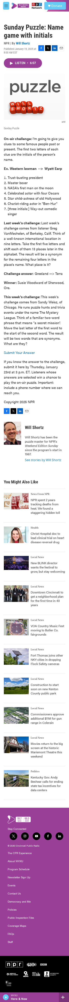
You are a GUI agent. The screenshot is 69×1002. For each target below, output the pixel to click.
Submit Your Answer (19, 352)
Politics (35, 771)
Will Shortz (23, 43)
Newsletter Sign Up (19, 877)
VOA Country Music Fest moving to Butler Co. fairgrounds (47, 630)
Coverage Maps (17, 925)
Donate (56, 6)
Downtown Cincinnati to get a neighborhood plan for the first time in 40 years (47, 598)
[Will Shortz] (12, 433)
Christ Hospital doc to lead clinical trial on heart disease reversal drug (47, 537)
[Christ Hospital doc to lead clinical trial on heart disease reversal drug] (16, 534)
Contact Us (14, 893)
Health (35, 527)
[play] (5, 997)
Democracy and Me (19, 901)
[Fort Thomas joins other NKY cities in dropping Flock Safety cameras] (16, 656)
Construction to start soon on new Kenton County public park (45, 688)
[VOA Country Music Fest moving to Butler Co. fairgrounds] (16, 627)
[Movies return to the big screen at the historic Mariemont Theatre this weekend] (16, 745)
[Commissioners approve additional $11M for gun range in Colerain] (16, 715)
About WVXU (15, 861)
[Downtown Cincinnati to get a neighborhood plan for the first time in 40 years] (16, 593)
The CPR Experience (20, 853)
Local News (37, 557)
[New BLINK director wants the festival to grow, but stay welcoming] (16, 563)
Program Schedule (19, 869)
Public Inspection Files (21, 917)
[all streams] (64, 997)
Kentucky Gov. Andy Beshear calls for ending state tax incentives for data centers (47, 783)
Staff (10, 942)
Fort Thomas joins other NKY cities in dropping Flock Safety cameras (47, 659)
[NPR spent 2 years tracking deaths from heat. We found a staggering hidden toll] (16, 501)
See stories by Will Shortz (43, 460)
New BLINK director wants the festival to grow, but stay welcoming (48, 567)
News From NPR (40, 494)
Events (12, 885)
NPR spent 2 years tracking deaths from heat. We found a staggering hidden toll (45, 506)
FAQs (11, 933)
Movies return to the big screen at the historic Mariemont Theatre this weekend (47, 749)
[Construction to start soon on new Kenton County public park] (16, 686)
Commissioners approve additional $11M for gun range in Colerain (47, 718)
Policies (12, 909)
